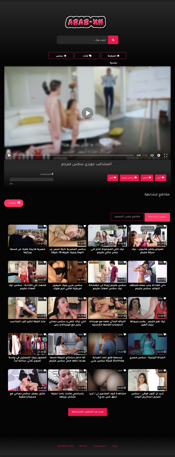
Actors (83, 446)
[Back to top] (164, 446)
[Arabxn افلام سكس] (86, 23)
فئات (85, 56)
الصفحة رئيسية (112, 57)
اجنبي (159, 178)
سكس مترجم (128, 178)
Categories (99, 446)
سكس (59, 56)
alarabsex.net (65, 446)
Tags (114, 446)
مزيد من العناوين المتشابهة (87, 412)
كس (111, 178)
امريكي (145, 178)
